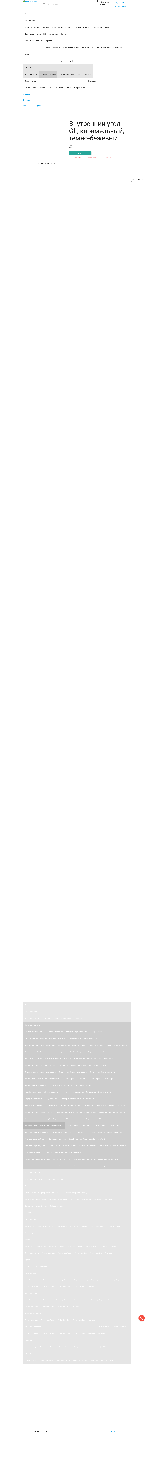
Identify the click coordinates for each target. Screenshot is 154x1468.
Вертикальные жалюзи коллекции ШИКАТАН (111, 375)
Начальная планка (120, 1327)
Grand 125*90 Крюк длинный (64, 603)
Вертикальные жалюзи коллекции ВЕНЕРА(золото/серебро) (79, 328)
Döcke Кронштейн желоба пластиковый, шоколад (43, 522)
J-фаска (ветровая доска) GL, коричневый (107, 1132)
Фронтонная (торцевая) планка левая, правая (42, 851)
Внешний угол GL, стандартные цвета (73, 1072)
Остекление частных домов (62, 27)
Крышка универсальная (115, 945)
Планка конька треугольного (118, 737)
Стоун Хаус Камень (81, 1226)
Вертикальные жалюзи (33, 301)
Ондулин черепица (116, 643)
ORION (69, 88)
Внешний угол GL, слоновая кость (102, 1072)
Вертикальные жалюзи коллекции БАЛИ (73, 314)
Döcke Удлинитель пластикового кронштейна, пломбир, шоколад (49, 529)
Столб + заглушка (92, 938)
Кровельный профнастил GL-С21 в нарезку (41, 898)
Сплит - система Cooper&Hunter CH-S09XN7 (75, 1387)
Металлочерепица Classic (34, 475)
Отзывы (108, 158)
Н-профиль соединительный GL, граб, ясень (77, 1105)
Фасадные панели (31, 1219)
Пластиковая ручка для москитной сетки (40, 247)
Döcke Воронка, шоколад (102, 549)
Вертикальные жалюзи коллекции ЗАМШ (40, 375)
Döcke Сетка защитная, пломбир (64, 556)
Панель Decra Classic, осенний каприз (39, 777)
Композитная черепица (101, 47)
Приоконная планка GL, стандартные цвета (79, 1146)
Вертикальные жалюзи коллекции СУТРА (73, 381)
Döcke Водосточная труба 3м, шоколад (112, 509)
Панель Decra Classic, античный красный (40, 770)
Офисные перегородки (100, 27)
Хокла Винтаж (30, 1226)
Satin (36, 435)
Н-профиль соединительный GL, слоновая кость (43, 1092)
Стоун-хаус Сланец (92, 1246)
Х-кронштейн (73, 945)
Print (90, 455)
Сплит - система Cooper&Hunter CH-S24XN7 (75, 1394)
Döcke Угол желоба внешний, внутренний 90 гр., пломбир (102, 536)
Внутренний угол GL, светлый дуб (106, 1126)
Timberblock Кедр (48, 1253)
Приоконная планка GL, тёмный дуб (68, 1152)
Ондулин (85, 47)
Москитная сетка (31, 214)
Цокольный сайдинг (66, 74)
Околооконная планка (33, 1327)
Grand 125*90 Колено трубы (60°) (66, 616)
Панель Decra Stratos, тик (63, 797)
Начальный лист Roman (111, 857)
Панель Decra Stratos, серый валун (38, 797)
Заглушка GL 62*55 (31, 951)
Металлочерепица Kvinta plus (57, 428)
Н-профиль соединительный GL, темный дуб (41, 1105)
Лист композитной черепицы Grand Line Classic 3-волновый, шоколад (51, 703)
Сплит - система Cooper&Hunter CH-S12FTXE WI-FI (82, 1421)
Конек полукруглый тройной (62, 817)
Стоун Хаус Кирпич (98, 1226)
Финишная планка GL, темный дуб (37, 1119)
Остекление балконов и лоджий (37, 27)
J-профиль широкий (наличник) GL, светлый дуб (87, 1139)
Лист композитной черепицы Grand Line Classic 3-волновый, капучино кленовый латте (57, 696)
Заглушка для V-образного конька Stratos (40, 837)
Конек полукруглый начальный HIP (80, 824)
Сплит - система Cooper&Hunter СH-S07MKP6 (41, 1400)
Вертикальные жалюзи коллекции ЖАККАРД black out (87, 368)
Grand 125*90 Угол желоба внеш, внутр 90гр (41, 596)
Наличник (101, 1333)
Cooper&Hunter (79, 88)
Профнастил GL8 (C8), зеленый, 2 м (38, 991)
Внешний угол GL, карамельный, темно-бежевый (43, 1079)
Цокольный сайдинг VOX (57, 1179)
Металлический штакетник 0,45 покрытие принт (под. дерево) (48, 924)
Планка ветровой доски (56, 757)
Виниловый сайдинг (48, 74)
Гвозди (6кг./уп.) (74, 857)
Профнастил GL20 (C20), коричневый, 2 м (40, 998)
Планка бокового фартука (34, 763)
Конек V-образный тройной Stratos (108, 831)
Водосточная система (71, 47)
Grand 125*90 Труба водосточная (91, 609)
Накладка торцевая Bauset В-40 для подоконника (97, 214)
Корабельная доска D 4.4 (34, 1032)
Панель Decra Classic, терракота (70, 770)
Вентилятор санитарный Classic (37, 864)
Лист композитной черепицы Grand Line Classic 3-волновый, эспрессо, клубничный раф (58, 710)
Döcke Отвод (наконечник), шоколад (68, 576)
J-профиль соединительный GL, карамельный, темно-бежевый (82, 1065)
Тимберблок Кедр (31, 1360)
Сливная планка (104, 1327)
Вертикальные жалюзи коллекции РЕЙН (72, 321)
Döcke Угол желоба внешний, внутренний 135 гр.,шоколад (46, 549)
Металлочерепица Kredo (34, 428)
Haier (35, 88)
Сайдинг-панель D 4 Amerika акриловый (40, 1052)
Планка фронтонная (75, 757)
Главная (28, 14)
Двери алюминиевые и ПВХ (35, 34)
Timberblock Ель (96, 1253)
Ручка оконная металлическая (36, 267)
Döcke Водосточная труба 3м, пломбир (80, 509)
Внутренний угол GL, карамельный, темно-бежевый (44, 1126)
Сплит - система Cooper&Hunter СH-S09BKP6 (112, 1407)
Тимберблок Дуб (96, 1360)
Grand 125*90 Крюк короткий (88, 603)
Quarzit (72, 435)
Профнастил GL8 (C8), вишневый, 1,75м (73, 985)
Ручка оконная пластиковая (107, 261)
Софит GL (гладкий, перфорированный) (39, 1193)
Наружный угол (30, 1273)
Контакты (92, 81)
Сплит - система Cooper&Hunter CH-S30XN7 (110, 1394)
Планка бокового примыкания (97, 757)
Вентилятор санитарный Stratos (104, 871)
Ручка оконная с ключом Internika (97, 267)
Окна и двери (30, 21)
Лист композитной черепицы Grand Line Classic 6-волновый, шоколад (51, 730)
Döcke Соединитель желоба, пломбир (39, 515)
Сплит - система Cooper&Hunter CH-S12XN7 (110, 1387)
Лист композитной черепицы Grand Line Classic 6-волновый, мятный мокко (53, 717)
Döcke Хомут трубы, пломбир (60, 562)
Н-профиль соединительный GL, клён (111, 1105)
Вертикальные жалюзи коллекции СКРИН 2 (75, 375)
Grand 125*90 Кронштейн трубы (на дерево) (76, 623)
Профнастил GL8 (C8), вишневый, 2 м (72, 998)
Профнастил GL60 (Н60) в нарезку (102, 898)
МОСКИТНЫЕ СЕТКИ (32, 207)
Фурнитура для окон (32, 234)
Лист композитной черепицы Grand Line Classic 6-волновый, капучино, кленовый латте (57, 723)
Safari (58, 435)
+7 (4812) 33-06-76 (121, 3)
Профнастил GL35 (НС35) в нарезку (73, 898)
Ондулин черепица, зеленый (35, 650)
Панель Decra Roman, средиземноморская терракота (71, 790)
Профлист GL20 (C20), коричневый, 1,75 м (40, 985)
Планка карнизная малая (34, 757)
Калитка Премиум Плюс (50, 938)
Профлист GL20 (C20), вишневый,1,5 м (102, 971)
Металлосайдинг (31, 74)
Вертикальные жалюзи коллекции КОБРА (76, 334)
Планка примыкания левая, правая (104, 837)
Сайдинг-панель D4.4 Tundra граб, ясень (83, 1038)
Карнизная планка (107, 844)
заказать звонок (121, 7)
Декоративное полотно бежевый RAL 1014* (41, 945)
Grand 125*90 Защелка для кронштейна (39, 629)
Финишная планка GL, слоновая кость (39, 1112)
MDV (51, 88)
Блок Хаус (109, 1360)
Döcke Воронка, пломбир (80, 549)
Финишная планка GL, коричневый (112, 1112)
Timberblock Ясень (65, 1253)
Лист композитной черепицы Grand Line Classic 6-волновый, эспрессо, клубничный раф (58, 737)
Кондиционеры (30, 81)
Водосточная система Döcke (35, 502)
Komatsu (43, 88)
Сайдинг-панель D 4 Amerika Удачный (102, 1052)
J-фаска (27, 1260)
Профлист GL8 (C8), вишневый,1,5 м (71, 971)
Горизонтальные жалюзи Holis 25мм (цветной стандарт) (88, 287)
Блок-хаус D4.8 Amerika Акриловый (58, 1059)
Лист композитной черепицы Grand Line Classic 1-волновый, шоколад (51, 676)
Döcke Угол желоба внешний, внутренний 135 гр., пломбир (92, 542)
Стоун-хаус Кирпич (32, 1253)
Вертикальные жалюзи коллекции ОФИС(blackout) (43, 348)
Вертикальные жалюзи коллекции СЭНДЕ (78, 361)
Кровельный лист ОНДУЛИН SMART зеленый (42, 643)
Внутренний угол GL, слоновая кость (100, 1119)
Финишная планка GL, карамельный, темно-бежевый (76, 1112)
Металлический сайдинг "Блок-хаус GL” (68, 1018)
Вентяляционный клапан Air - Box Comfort (66, 267)
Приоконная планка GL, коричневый (112, 1146)
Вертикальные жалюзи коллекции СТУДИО (108, 381)
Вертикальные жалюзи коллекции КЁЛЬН (110, 308)
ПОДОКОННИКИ (49, 207)
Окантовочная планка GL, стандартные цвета (91, 1166)
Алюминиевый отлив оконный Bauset (39, 227)
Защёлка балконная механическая (63, 254)
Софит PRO (29, 1246)
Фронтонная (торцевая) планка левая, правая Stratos (44, 857)
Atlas (69, 455)
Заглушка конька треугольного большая (98, 743)
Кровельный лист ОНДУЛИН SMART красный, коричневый (84, 643)
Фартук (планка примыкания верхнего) (73, 837)
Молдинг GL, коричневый (61, 1166)
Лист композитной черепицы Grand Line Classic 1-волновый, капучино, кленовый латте (57, 670)
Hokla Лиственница (56, 1246)
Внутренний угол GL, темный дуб (37, 1132)
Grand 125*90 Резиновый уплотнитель (71, 629)
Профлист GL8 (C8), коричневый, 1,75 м (100, 978)
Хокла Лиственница (45, 1226)
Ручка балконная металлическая (106, 247)
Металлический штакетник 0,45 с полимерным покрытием (47, 918)
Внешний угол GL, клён (83, 1085)
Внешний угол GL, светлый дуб (101, 1079)
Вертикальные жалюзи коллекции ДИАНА (40, 354)
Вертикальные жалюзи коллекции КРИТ (40, 381)
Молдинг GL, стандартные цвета (37, 1166)
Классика (108, 1253)
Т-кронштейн (99, 945)
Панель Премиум (31, 938)
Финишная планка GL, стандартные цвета (40, 1065)
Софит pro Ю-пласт (57, 1206)
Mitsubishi (59, 88)
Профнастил (117, 47)
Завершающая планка (33, 1313)
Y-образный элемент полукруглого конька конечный (44, 824)
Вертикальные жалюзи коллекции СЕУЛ (40, 314)
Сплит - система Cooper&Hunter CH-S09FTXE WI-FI (43, 1421)
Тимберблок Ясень (63, 1360)
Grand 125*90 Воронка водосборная (38, 603)
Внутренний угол (31, 1293)
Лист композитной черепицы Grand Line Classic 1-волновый (47, 663)
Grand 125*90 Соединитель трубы (107, 623)
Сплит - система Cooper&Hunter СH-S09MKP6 (77, 1400)
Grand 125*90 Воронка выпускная (108, 596)
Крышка (57, 951)
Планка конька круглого (34, 750)
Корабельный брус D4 (54, 1032)
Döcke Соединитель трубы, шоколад (38, 569)
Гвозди (84, 763)
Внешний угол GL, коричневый (75, 1079)
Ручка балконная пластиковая (36, 254)
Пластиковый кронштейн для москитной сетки (42, 240)
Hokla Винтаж (41, 1246)
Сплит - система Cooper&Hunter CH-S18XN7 (40, 1394)
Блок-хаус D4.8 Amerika (33, 1059)
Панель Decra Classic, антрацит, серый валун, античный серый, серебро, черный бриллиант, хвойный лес (64, 784)
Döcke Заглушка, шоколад (111, 556)
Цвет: (70, 145)
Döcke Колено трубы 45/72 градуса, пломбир (108, 569)
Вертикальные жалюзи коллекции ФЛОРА (40, 388)
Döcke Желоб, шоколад (54, 509)
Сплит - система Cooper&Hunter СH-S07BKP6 (77, 1407)
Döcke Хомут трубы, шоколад (35, 562)
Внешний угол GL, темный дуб (36, 1085)
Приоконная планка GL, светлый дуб (38, 1152)
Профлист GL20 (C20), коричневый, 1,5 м (40, 971)
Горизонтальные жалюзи (34, 281)
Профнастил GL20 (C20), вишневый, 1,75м (106, 985)
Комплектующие (31, 1233)
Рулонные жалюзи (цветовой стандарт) (70, 401)
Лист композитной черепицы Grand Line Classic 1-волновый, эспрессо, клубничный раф (58, 683)
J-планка (28, 1240)
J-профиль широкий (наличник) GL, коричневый (84, 1032)
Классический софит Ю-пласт (36, 1206)
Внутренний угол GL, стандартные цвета (68, 1119)
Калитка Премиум (68, 938)
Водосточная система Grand (35, 582)
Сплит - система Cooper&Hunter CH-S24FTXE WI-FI (82, 1427)
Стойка (63, 945)
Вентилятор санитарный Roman (77, 871)
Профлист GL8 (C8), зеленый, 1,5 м (37, 965)
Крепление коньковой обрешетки (102, 763)
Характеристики (78, 158)
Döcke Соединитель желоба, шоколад (70, 515)
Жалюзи (64, 34)
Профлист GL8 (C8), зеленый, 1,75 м (38, 978)
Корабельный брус (80, 1360)
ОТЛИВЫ (28, 220)
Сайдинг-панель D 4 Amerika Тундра (71, 1052)
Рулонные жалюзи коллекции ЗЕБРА (38, 401)
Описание (92, 158)
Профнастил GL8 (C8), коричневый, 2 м (99, 991)
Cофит (79, 74)
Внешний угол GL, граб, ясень (61, 1085)
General (27, 88)
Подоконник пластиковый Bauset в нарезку (59, 214)
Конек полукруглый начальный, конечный (92, 817)
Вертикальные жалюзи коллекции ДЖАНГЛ (41, 334)
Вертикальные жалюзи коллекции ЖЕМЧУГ (75, 341)
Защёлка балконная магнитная (91, 254)
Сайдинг (28, 68)
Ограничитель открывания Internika (80, 261)
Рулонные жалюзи (32, 395)
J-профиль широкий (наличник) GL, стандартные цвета (45, 1139)
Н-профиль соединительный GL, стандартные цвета (93, 1059)
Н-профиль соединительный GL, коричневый (41, 1099)
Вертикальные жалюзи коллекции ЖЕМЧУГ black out (44, 368)
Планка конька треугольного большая (65, 743)
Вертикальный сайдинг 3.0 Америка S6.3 (40, 1045)
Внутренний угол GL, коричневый (78, 1126)
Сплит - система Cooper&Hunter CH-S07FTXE (76, 1414)
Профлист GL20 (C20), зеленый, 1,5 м (67, 965)
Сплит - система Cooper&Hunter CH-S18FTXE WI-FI (43, 1427)
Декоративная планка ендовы (80, 750)
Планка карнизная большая (105, 750)
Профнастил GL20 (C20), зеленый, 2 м (68, 991)
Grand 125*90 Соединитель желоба (92, 589)
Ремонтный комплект (70, 763)
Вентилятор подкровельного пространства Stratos (43, 871)
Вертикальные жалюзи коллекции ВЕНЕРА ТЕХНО (84, 348)
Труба (80, 938)
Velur (65, 435)
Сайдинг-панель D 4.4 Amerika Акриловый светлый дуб (45, 1038)
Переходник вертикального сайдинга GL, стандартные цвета (47, 1159)
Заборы (27, 54)
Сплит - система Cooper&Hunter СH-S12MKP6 (41, 1407)
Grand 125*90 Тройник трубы (65, 609)
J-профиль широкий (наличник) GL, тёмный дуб (42, 1146)
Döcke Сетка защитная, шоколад (37, 556)
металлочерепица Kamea (34, 448)
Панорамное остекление (34, 41)
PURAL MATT (46, 455)
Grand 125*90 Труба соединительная (38, 616)
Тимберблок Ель (47, 1360)
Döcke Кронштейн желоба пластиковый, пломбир (105, 515)
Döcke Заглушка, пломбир (89, 556)
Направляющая (107, 938)
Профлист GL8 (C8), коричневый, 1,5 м (98, 965)
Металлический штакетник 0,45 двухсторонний (92, 924)
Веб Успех (114, 1432)
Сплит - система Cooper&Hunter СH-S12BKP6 (41, 1414)
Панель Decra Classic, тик (95, 770)
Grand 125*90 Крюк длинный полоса (38, 609)
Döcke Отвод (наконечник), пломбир (38, 576)
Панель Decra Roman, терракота (36, 790)
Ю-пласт (88, 74)
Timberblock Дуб (81, 1253)
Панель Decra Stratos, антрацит (105, 790)
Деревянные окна (82, 27)
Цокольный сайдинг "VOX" (35, 1179)
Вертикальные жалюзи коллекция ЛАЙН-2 (40, 308)
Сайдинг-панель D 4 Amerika (68, 1045)
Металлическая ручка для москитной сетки (75, 247)
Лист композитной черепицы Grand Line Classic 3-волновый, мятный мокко (53, 690)
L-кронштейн (46, 951)
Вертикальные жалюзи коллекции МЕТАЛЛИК (42, 361)
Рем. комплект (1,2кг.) (91, 857)
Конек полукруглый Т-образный (80, 831)
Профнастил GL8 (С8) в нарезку (36, 891)
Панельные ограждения (57, 61)
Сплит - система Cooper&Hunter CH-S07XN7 (40, 1387)
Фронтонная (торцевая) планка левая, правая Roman (82, 851)
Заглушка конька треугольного (36, 743)
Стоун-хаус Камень (109, 1246)
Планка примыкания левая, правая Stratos (41, 844)
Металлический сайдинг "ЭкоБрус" (38, 1018)
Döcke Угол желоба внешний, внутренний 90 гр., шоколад (46, 542)
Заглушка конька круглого (56, 750)
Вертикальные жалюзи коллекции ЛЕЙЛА (110, 334)
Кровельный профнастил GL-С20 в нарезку (93, 891)
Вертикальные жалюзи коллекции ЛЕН (39, 328)
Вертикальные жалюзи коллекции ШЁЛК (40, 341)
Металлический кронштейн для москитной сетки (81, 240)
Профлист (73, 61)
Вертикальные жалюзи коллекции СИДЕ (112, 361)
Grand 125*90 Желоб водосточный (37, 589)
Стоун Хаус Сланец (63, 1226)
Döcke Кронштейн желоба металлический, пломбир (84, 522)
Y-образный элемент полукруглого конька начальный (45, 831)
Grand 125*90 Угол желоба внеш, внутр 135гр (76, 596)
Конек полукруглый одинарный (36, 817)
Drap (55, 455)
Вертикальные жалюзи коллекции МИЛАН (108, 314)
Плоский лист (99, 737)
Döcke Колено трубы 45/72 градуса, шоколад (71, 569)
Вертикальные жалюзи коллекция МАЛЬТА (76, 308)
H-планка (28, 1340)
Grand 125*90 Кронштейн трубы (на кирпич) (41, 623)
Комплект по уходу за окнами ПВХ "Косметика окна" (44, 261)
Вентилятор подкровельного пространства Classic (71, 864)
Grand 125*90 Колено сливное (93, 616)
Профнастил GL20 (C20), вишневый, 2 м (104, 998)
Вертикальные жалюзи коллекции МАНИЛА (76, 354)
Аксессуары (53, 34)
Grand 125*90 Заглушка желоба (64, 589)
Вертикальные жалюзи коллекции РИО (39, 321)
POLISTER (28, 435)
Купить (80, 153)
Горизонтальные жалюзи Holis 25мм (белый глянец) (44, 287)
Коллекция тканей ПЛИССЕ (35, 294)
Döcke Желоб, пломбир (33, 509)
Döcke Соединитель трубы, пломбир (87, 562)
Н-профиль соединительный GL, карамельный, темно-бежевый (87, 1092)
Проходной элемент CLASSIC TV (37, 877)
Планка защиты (53, 763)
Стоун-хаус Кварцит (115, 1226)
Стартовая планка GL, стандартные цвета (40, 1072)
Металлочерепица (53, 47)
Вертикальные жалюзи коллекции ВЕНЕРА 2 (107, 321)
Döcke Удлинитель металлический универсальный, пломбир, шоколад (51, 536)
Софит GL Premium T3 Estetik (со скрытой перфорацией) (46, 1199)
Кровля (49, 41)
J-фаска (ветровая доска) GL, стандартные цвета (70, 1132)
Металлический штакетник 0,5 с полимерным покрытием (93, 918)
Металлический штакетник (35, 61)
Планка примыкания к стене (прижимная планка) (78, 844)
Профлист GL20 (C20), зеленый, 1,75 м (68, 978)
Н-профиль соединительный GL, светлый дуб (78, 1099)
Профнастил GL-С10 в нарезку (62, 891)
